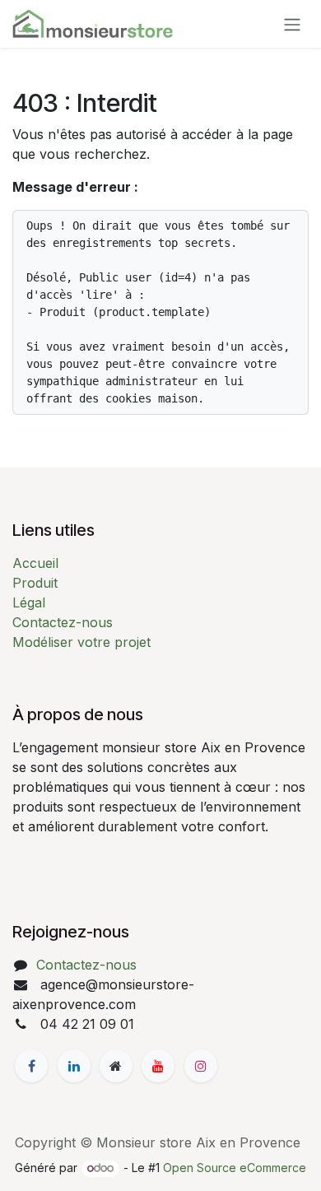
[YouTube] (158, 1065)
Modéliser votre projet (81, 642)
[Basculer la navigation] (292, 24)
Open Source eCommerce (234, 1168)
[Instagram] (200, 1065)
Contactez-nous (62, 622)
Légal (28, 602)
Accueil (35, 563)
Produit (35, 583)
